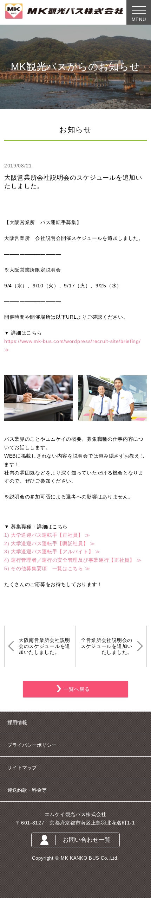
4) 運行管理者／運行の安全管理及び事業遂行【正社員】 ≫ (73, 560)
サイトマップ (22, 767)
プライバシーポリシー (32, 745)
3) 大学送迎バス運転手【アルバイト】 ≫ (52, 551)
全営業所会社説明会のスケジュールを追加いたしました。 (106, 646)
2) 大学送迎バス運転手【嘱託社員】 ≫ (49, 543)
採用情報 (17, 722)
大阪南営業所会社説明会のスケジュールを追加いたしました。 (44, 646)
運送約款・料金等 (27, 790)
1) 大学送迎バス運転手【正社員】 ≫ (47, 535)
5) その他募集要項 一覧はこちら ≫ (47, 568)
